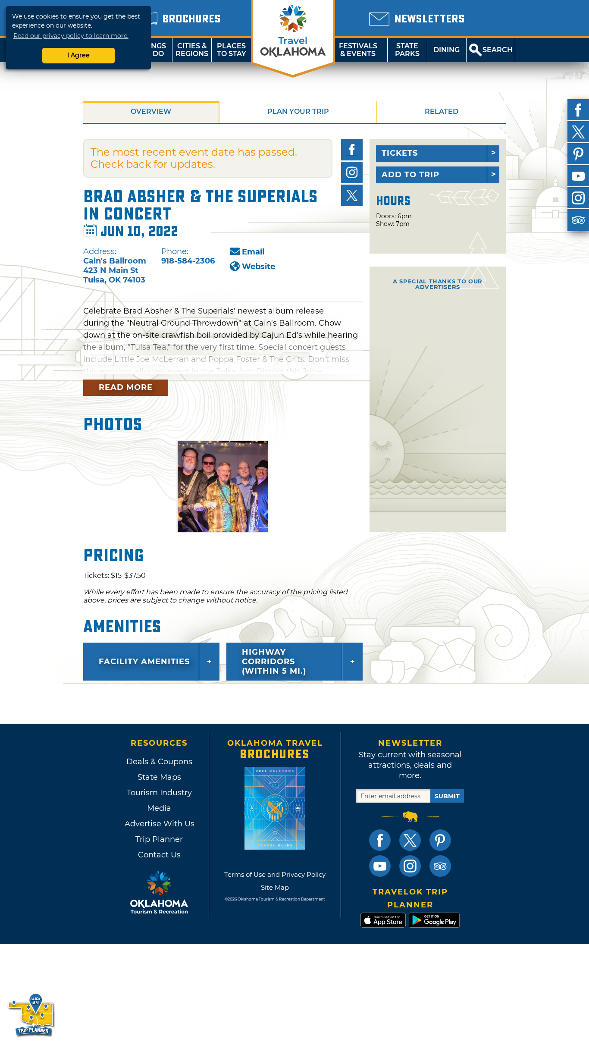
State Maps (159, 777)
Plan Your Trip (298, 111)
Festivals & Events (358, 50)
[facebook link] (380, 840)
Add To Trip (410, 174)
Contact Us (159, 855)
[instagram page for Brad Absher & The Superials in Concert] (352, 172)
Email (253, 252)
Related (441, 111)
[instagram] (578, 198)
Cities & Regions (191, 50)
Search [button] (497, 50)
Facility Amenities (144, 661)
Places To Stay (231, 50)
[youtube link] (380, 866)
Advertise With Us (159, 823)
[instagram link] (410, 866)
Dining (446, 50)
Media (159, 808)
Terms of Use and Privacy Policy (275, 874)
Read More (126, 387)
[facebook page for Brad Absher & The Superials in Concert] (352, 149)
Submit (447, 796)
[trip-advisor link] (440, 866)
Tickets (400, 153)
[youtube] (578, 176)
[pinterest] (578, 154)
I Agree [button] (78, 55)
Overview (151, 111)
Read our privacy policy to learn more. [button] (70, 36)
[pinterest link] (440, 840)
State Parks (407, 50)
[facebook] (578, 110)
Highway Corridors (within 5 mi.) (274, 661)
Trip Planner (159, 839)
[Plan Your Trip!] (31, 1015)
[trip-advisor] (578, 220)
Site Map (275, 887)
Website (258, 266)
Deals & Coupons (159, 761)
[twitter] (578, 132)
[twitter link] (410, 840)
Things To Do (152, 50)
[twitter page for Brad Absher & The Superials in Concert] (352, 195)
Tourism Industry (159, 792)
